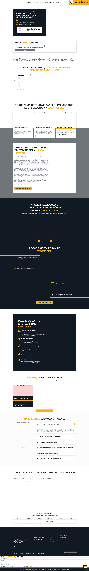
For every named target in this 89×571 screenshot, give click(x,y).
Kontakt (57, 2)
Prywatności (58, 569)
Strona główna (28, 2)
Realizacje (42, 2)
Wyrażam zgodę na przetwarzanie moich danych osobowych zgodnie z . (19, 566)
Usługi (37, 2)
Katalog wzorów (48, 2)
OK (68, 569)
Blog (54, 2)
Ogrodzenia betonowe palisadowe (39, 535)
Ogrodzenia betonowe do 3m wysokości (39, 537)
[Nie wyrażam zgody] (87, 569)
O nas (33, 2)
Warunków (62, 569)
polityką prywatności (19, 48)
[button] (38, 240)
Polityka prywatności (42, 553)
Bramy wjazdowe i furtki (37, 539)
